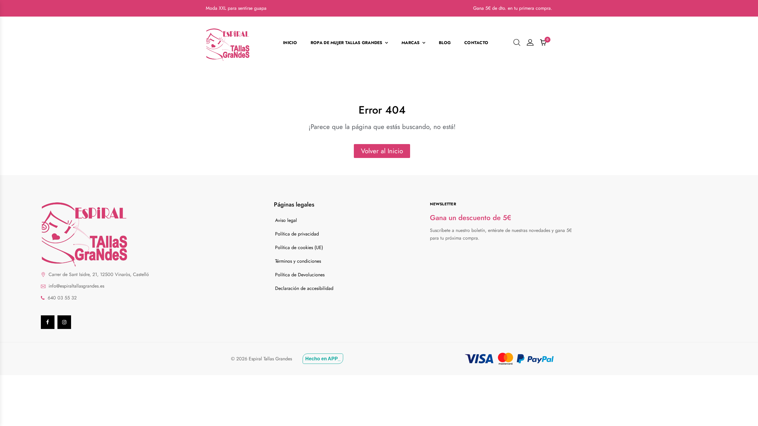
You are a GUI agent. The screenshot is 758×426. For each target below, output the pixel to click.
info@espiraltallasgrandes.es (76, 286)
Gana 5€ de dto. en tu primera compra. (512, 8)
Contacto (476, 43)
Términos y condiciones (298, 261)
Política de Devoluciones (300, 274)
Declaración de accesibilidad (304, 288)
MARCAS (411, 43)
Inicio (290, 43)
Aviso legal (286, 220)
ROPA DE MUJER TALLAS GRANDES (347, 43)
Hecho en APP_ (323, 358)
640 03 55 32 (62, 297)
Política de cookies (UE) (299, 247)
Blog (445, 43)
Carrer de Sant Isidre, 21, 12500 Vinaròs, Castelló (99, 274)
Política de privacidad (297, 233)
